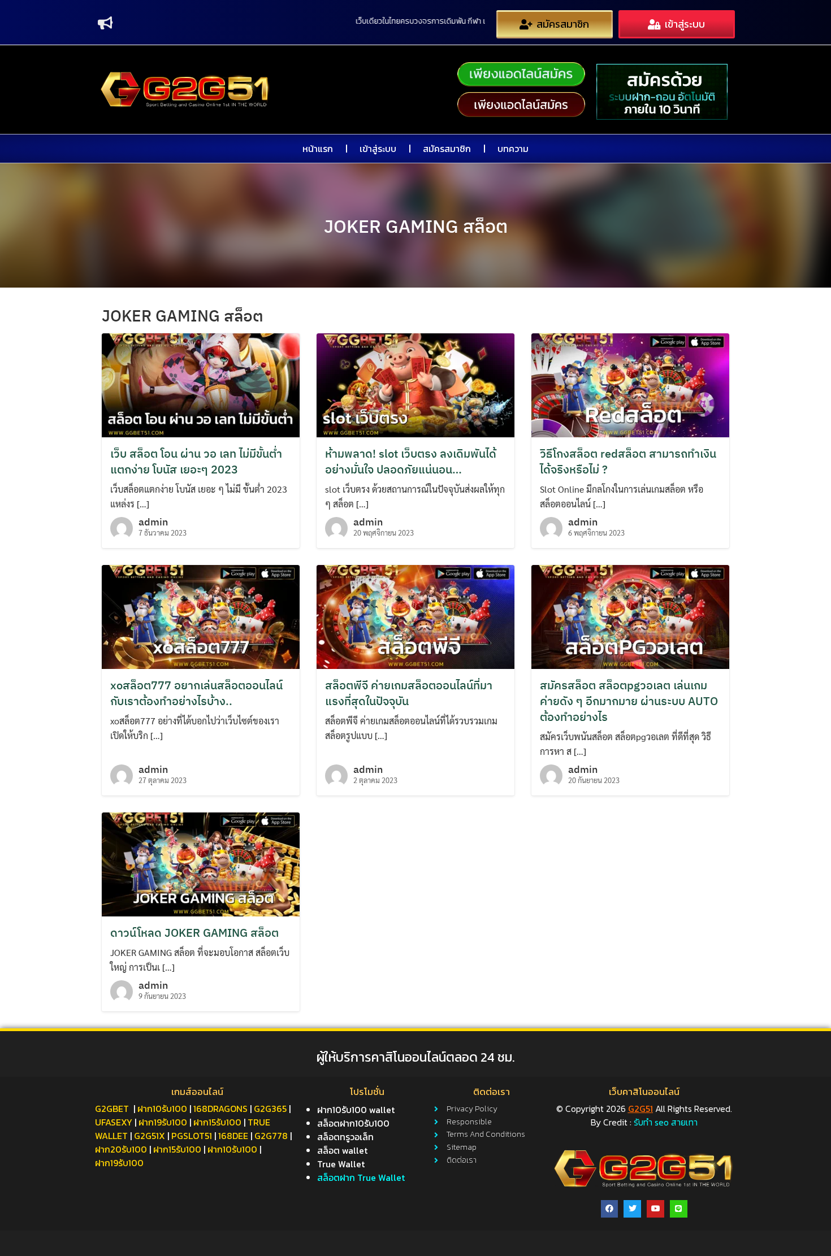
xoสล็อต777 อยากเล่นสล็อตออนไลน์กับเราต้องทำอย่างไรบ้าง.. (196, 693)
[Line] (678, 1209)
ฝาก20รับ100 (121, 1149)
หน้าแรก (317, 148)
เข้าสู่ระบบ (378, 148)
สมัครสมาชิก (447, 148)
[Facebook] (609, 1209)
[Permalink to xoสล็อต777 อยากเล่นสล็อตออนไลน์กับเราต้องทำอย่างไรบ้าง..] (201, 616)
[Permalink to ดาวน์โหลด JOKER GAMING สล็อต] (201, 863)
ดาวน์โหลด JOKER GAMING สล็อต (194, 932)
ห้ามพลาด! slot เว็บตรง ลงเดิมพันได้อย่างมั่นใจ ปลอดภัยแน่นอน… (410, 461)
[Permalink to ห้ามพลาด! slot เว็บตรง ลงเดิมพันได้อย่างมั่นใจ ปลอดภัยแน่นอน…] (415, 384)
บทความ (513, 148)
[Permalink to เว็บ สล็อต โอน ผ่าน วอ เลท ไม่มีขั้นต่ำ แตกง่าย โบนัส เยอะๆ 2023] (201, 384)
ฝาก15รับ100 (217, 1122)
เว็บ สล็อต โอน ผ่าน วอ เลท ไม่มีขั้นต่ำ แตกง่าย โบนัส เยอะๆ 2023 (196, 461)
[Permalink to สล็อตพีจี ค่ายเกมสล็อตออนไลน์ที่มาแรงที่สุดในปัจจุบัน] (415, 616)
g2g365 (270, 1108)
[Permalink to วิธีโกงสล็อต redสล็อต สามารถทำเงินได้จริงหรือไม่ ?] (630, 384)
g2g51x (149, 1135)
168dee (233, 1135)
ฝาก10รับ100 (162, 1108)
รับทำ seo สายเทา (666, 1122)
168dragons (220, 1108)
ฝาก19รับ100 (162, 1122)
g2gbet (112, 1108)
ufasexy (113, 1122)
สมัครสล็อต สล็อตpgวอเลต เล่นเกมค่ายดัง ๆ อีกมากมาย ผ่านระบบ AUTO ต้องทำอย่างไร (629, 700)
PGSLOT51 (191, 1135)
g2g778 (271, 1135)
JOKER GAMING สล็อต (416, 226)
